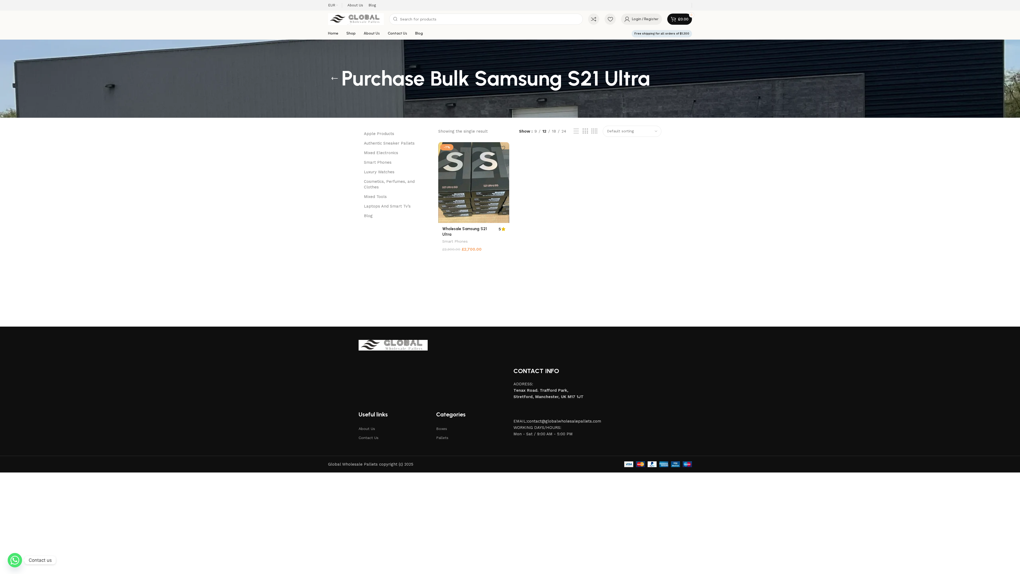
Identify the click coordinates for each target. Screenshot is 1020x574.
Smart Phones (378, 162)
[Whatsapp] (15, 560)
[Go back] (334, 78)
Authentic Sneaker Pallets (389, 143)
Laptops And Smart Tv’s (387, 206)
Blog (368, 215)
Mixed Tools (375, 196)
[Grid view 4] (594, 131)
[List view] (576, 131)
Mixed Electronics (381, 152)
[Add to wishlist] (502, 148)
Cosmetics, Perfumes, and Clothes (389, 184)
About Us (367, 429)
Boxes (441, 429)
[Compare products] (593, 19)
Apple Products (379, 133)
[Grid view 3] (585, 131)
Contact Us (369, 438)
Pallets (442, 438)
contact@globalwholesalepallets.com (564, 421)
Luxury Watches (379, 172)
